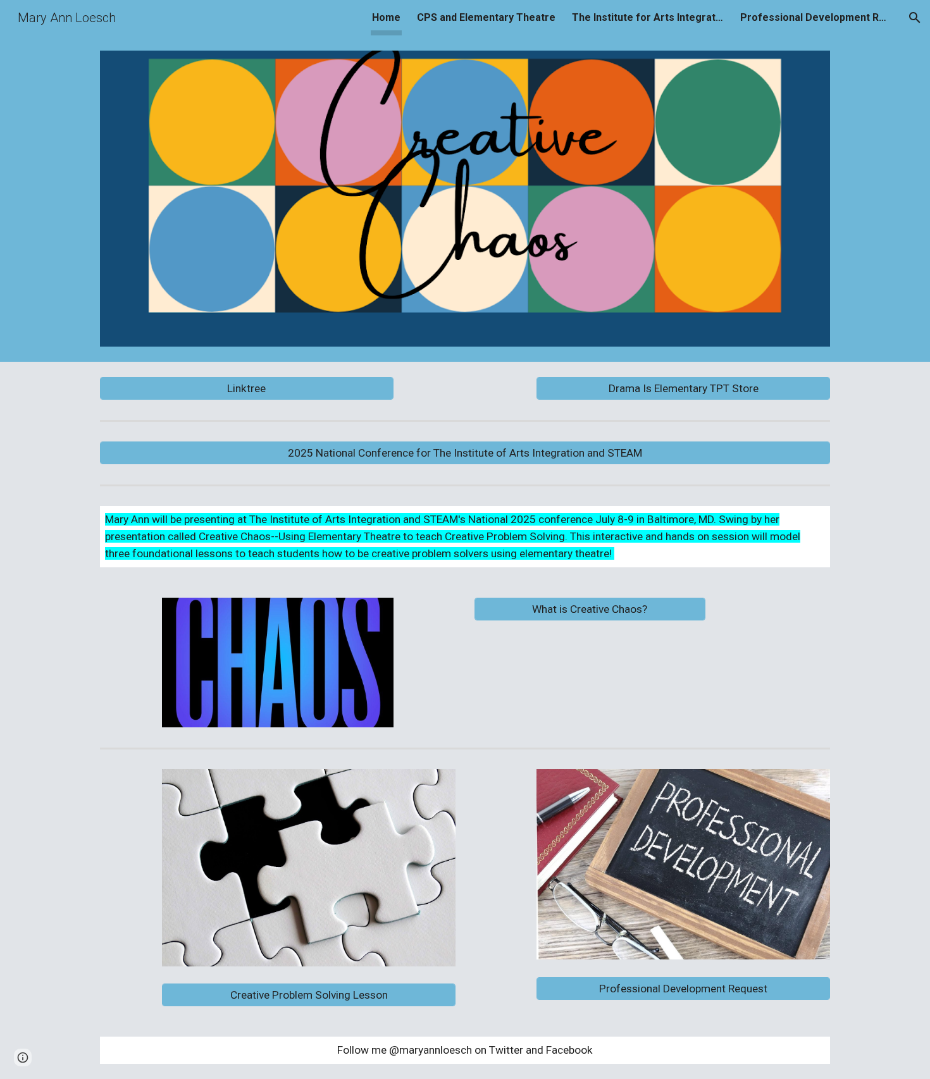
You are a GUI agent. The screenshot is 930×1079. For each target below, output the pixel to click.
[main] (465, 536)
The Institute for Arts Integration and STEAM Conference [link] (648, 17)
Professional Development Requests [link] (816, 17)
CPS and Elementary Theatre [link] (486, 17)
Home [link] (386, 17)
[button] (915, 18)
